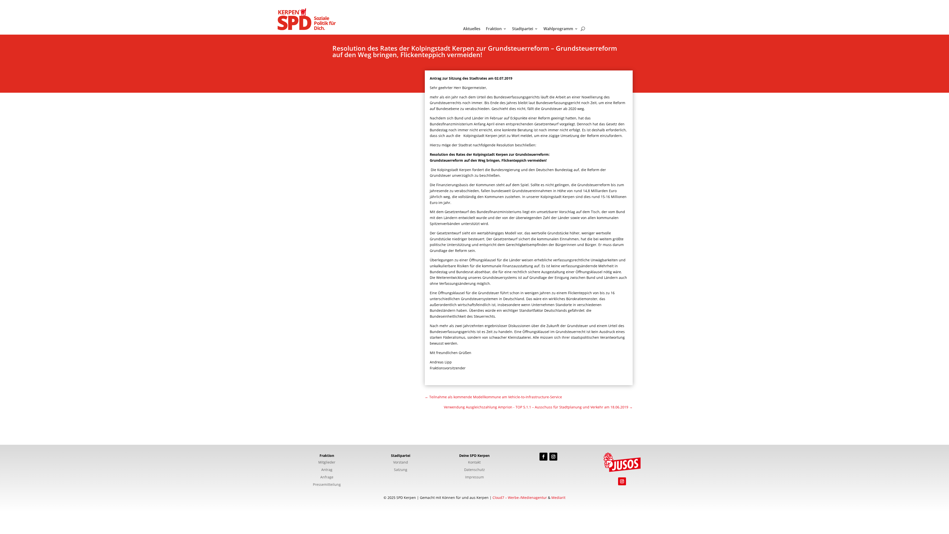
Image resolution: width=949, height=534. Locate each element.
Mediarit (558, 497)
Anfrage (326, 477)
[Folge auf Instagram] (553, 457)
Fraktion (494, 29)
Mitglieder (326, 463)
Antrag (326, 470)
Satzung (400, 470)
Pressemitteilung (327, 485)
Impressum (474, 477)
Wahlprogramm (558, 29)
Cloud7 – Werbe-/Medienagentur (520, 497)
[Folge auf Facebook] (543, 457)
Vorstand (400, 463)
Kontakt (474, 463)
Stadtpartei (522, 29)
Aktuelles (471, 29)
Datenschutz (474, 470)
